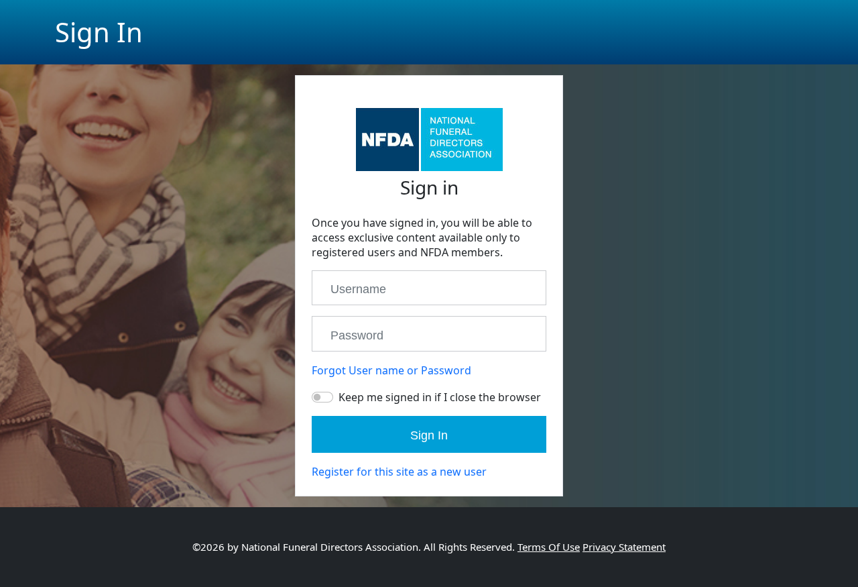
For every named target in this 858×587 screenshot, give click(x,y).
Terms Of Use (548, 546)
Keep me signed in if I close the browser (440, 397)
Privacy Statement (624, 546)
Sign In (429, 435)
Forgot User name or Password (391, 370)
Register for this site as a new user (399, 471)
